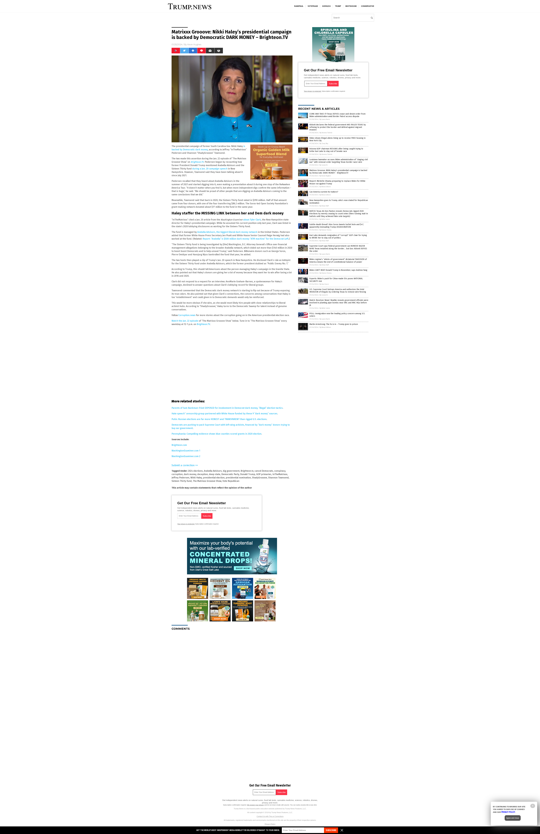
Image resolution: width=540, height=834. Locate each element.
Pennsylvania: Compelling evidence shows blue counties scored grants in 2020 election (216, 433)
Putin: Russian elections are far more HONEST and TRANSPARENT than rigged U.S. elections (219, 419)
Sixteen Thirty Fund (182, 481)
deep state (214, 474)
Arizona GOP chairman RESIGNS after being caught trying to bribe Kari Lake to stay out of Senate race (336, 150)
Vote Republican (230, 481)
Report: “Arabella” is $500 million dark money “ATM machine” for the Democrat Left (245, 238)
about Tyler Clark (252, 219)
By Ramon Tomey (325, 230)
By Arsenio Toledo (326, 133)
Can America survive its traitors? (323, 192)
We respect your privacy (255, 805)
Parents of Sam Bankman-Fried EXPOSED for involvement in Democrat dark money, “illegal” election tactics (227, 408)
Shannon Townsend (278, 477)
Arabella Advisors (213, 471)
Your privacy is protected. (186, 524)
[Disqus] (232, 668)
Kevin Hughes (194, 44)
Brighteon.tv (247, 471)
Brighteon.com (179, 445)
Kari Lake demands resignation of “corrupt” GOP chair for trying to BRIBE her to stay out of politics (338, 236)
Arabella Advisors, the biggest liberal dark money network (227, 232)
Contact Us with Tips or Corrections (270, 816)
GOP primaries (263, 474)
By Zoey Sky (324, 143)
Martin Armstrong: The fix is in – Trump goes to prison (333, 324)
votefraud (313, 6)
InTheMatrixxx (279, 474)
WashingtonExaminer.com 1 (186, 450)
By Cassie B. (324, 165)
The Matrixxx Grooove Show (207, 481)
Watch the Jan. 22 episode (185, 320)
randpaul (298, 6)
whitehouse (351, 6)
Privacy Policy (270, 824)
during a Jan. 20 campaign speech (209, 168)
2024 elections (195, 471)
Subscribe (331, 830)
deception (202, 474)
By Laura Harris (325, 119)
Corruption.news (186, 315)
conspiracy (279, 471)
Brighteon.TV (203, 324)
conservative (367, 6)
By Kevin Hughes (325, 176)
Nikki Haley (196, 477)
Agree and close (512, 818)
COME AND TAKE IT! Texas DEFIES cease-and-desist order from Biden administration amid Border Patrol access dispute (337, 115)
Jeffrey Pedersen (180, 477)
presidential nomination (238, 477)
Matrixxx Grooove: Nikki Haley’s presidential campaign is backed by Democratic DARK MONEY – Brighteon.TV (338, 171)
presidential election (214, 477)
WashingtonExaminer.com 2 (186, 456)
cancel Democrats (264, 471)
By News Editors (325, 187)
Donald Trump (247, 474)
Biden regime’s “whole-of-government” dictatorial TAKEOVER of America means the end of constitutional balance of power (338, 260)
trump (338, 6)
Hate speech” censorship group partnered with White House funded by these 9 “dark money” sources (224, 413)
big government (231, 471)
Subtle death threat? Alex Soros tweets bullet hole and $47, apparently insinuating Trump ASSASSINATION (336, 225)
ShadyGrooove (259, 477)
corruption (177, 474)
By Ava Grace (324, 284)
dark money (190, 474)
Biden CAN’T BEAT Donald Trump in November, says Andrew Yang (338, 270)
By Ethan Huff (324, 206)
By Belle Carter (325, 219)
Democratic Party (230, 474)
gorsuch (326, 6)
